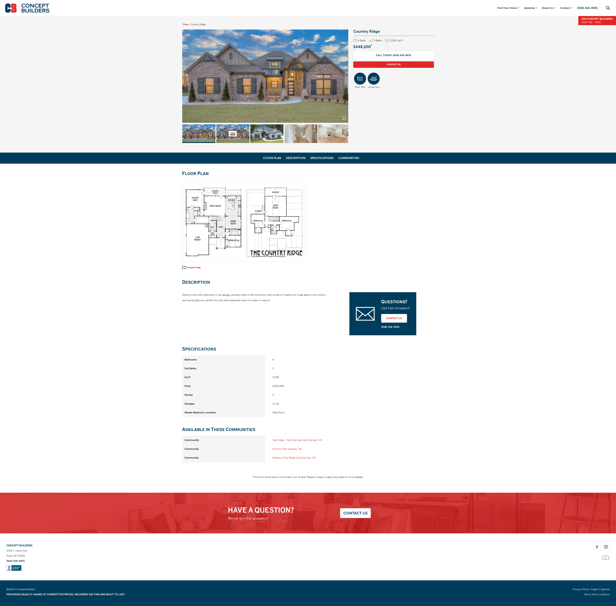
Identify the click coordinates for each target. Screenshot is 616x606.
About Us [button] (547, 7)
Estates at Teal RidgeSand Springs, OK (294, 457)
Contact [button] (565, 7)
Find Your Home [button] (507, 7)
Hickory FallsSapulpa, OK (287, 448)
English (595, 589)
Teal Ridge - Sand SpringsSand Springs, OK (297, 440)
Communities (348, 158)
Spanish (605, 589)
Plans (185, 24)
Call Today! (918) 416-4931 (393, 55)
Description (295, 158)
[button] (608, 8)
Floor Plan (272, 158)
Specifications (322, 158)
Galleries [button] (529, 7)
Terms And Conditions (597, 594)
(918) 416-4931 (587, 8)
